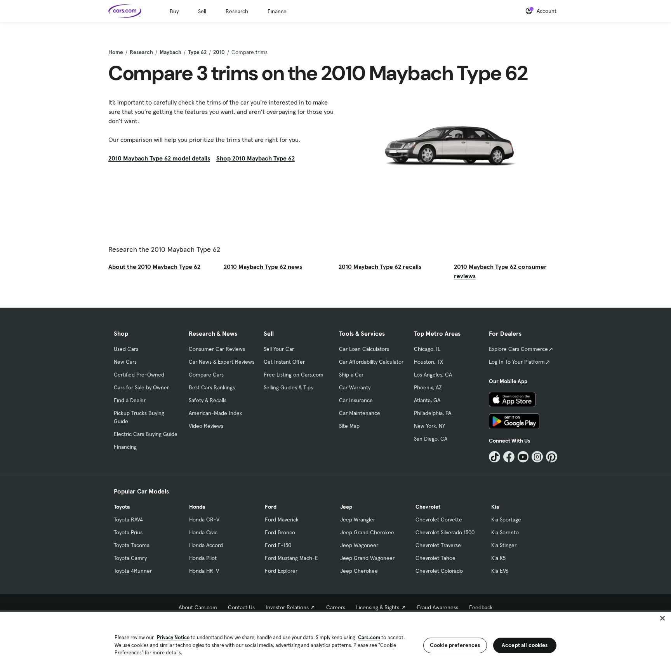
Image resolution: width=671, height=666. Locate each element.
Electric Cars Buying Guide (145, 434)
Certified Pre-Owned (139, 374)
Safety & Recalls (207, 400)
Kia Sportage (506, 519)
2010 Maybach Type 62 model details (159, 158)
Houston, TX (428, 361)
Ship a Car (351, 374)
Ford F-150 (278, 545)
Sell (202, 11)
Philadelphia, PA (432, 413)
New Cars (125, 361)
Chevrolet (427, 506)
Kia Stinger (503, 545)
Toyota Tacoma (131, 545)
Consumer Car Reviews (217, 348)
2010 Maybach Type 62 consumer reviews (500, 271)
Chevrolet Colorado (439, 570)
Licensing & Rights (377, 607)
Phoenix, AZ (428, 387)
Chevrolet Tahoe (435, 557)
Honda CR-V (204, 519)
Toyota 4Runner (133, 570)
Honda (197, 506)
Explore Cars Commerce (518, 348)
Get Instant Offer (284, 361)
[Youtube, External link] (523, 456)
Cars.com (369, 637)
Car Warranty (354, 387)
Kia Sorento (505, 532)
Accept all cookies (525, 645)
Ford (270, 506)
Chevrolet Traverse (438, 545)
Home (115, 52)
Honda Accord (206, 545)
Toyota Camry (130, 557)
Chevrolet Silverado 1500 (445, 532)
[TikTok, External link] (494, 456)
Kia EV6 (500, 570)
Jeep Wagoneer (359, 545)
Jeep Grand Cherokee (367, 532)
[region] (335, 638)
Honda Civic (203, 532)
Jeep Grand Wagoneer (367, 557)
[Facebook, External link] (509, 456)
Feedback (481, 607)
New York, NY (429, 425)
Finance (277, 11)
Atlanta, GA (427, 400)
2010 (219, 52)
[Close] (662, 618)
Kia (495, 506)
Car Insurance (356, 400)
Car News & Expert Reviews (221, 361)
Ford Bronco (280, 532)
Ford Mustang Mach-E (291, 557)
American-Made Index (215, 413)
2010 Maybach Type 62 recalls (380, 266)
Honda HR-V (204, 570)
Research (237, 11)
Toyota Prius (128, 532)
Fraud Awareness (437, 607)
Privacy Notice (173, 637)
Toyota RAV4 (128, 519)
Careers (335, 607)
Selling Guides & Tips (288, 387)
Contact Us (241, 607)
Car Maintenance (359, 413)
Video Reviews (206, 425)
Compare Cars (206, 374)
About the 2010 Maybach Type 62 (154, 266)
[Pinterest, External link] (551, 456)
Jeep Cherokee (359, 570)
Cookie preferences (455, 645)
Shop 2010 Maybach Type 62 (255, 158)
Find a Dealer (130, 400)
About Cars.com (198, 607)
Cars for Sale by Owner (141, 387)
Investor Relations (287, 607)
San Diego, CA (430, 438)
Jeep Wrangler (357, 519)
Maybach (170, 52)
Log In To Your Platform (517, 361)
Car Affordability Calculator (371, 361)
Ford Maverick (282, 519)
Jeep (346, 506)
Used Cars (126, 348)
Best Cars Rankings (212, 387)
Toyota (122, 506)
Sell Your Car (279, 348)
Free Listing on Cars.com (293, 374)
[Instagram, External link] (537, 456)
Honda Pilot (203, 557)
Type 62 (197, 52)
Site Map (349, 425)
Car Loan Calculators (364, 348)
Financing (125, 446)
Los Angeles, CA (433, 374)
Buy (174, 11)
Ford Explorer (281, 570)
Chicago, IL (427, 348)
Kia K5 (498, 557)
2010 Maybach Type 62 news (263, 266)
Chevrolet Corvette (438, 519)
